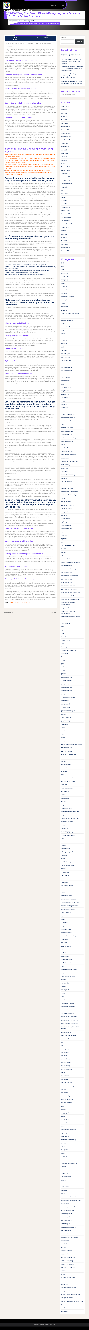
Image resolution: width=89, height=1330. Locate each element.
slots (62, 1126)
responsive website (67, 1003)
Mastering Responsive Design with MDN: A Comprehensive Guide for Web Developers (72, 68)
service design (65, 1096)
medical (63, 845)
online (63, 892)
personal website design (69, 936)
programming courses (68, 976)
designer (64, 515)
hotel (62, 731)
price (62, 966)
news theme (65, 875)
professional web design (69, 969)
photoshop (64, 939)
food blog (64, 637)
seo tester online (66, 1082)
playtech (64, 943)
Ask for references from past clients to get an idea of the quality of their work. (30, 158)
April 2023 (64, 241)
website (63, 1247)
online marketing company (69, 906)
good (63, 670)
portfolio (64, 953)
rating (63, 993)
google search (65, 694)
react (63, 996)
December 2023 (66, 214)
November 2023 (66, 217)
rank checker (65, 983)
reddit (63, 1000)
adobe (63, 283)
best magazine (66, 360)
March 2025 (64, 163)
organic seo (65, 916)
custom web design (67, 488)
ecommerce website (68, 596)
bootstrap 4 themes (67, 414)
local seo (64, 785)
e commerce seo (66, 572)
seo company (65, 1066)
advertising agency (67, 297)
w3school (64, 1190)
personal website (66, 933)
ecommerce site (66, 582)
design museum (66, 508)
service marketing (67, 1099)
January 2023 (65, 251)
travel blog (64, 1156)
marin (63, 825)
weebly (63, 1271)
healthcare (64, 724)
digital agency (65, 522)
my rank (63, 869)
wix (62, 1281)
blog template (66, 387)
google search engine (68, 697)
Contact (61, 5)
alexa (63, 303)
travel (63, 1153)
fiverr (62, 627)
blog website (65, 397)
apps (62, 330)
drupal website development (70, 562)
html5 (63, 738)
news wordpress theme (68, 879)
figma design (65, 623)
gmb (62, 664)
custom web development (69, 492)
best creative (65, 357)
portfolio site (65, 956)
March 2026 (64, 123)
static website (65, 1136)
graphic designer (66, 721)
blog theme (65, 391)
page (63, 919)
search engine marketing (69, 1017)
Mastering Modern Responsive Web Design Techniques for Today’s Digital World (70, 76)
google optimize (66, 687)
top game (64, 1150)
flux (62, 630)
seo (62, 1045)
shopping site (65, 1113)
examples (64, 620)
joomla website (66, 764)
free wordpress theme (68, 650)
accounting (64, 276)
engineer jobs (65, 608)
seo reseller (65, 1076)
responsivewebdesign (68, 1006)
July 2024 (64, 190)
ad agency (64, 280)
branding (64, 424)
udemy (63, 1166)
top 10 (63, 1146)
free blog (64, 647)
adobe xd (64, 286)
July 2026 (64, 110)
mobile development (68, 862)
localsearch (65, 791)
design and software (68, 505)
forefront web (65, 640)
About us (53, 5)
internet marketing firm (68, 754)
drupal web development (69, 559)
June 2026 (64, 113)
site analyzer (65, 1119)
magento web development (70, 818)
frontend (64, 660)
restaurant (64, 1010)
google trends (65, 707)
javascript (64, 758)
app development (67, 320)
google (63, 674)
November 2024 (66, 177)
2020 (62, 266)
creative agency (66, 481)
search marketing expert (69, 1035)
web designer (65, 1224)
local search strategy (68, 781)
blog (62, 384)
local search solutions (68, 778)
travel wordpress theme (69, 1163)
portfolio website (66, 959)
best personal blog (67, 370)
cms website (65, 458)
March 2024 (64, 204)
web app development (68, 1197)
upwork (63, 1180)
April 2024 (64, 200)
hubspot (64, 741)
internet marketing (67, 751)
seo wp (63, 1089)
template (64, 1143)
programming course (68, 973)
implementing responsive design (71, 744)
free (62, 643)
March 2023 (64, 244)
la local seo (64, 771)
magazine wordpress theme (70, 811)
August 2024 (65, 187)
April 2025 (64, 160)
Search (63, 38)
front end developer (67, 657)
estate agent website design (70, 616)
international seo (66, 748)
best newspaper (66, 367)
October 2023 (65, 221)
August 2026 (65, 106)
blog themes (65, 394)
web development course (69, 1237)
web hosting (65, 1240)
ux (61, 1183)
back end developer (67, 337)
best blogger (65, 354)
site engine (64, 1123)
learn (62, 774)
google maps (65, 684)
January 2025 (65, 170)
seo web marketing (67, 1086)
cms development (67, 451)
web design (65, 1203)
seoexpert (64, 1093)
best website (65, 377)
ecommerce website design (70, 599)
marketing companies (68, 835)
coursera (64, 478)
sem (62, 1042)
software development (68, 1129)
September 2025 (66, 143)
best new (64, 364)
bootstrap (64, 407)
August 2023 (65, 227)
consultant (64, 471)
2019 (62, 263)
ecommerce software (68, 586)
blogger (63, 401)
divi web (63, 549)
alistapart (64, 310)
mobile (63, 859)
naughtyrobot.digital (18, 10)
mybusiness (65, 872)
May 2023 (64, 237)
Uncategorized (29, 21)
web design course (67, 1214)
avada (63, 333)
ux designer (64, 1187)
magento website (67, 822)
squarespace (65, 1133)
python (63, 980)
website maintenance (68, 1267)
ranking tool (65, 990)
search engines (66, 1032)
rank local (64, 986)
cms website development (70, 461)
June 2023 (64, 234)
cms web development (68, 455)
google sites (65, 701)
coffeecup (64, 468)
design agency (66, 502)
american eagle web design (70, 313)
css (62, 485)
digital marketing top (68, 532)
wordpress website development (72, 1301)
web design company (68, 1210)
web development (67, 1234)
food (62, 633)
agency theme (66, 300)
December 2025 (66, 133)
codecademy (65, 465)
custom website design (68, 495)
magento (64, 815)
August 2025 (65, 147)
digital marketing (66, 528)
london (63, 801)
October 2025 (65, 140)
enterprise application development (68, 612)
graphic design (66, 717)
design (63, 498)
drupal (63, 555)
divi (62, 542)
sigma (63, 1116)
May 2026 (64, 116)
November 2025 (66, 136)
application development (69, 327)
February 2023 (65, 247)
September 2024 (66, 184)
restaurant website (67, 1013)
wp (62, 1304)
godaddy (64, 667)
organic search (66, 912)
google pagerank (66, 690)
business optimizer (67, 431)
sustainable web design (68, 1140)
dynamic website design (69, 569)
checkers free (65, 448)
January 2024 (65, 210)
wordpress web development (70, 1294)
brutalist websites (67, 428)
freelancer (64, 653)
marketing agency (67, 832)
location (63, 795)
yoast (63, 1308)
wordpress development (69, 1288)
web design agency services (20, 603)
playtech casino (66, 946)
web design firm (66, 1217)
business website (66, 434)
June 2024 (64, 194)
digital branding (66, 525)
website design (66, 1254)
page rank (64, 922)
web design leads (66, 1220)
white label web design (68, 1277)
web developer (66, 1230)
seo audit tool (65, 1059)
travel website (65, 1160)
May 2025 (64, 157)
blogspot (64, 404)
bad (62, 347)
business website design (69, 438)
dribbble (63, 552)
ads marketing (65, 290)
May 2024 (64, 197)
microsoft (64, 855)
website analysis (66, 1250)
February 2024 (65, 207)
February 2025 (65, 167)
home (63, 727)
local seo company (67, 788)
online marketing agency (69, 899)
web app (64, 1193)
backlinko (64, 344)
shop (62, 1106)
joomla (63, 761)
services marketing (67, 1103)
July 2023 (64, 231)
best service (65, 374)
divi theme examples (68, 545)
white (63, 1274)
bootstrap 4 (65, 411)
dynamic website (66, 565)
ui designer (64, 1173)
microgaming (65, 848)
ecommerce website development (68, 603)
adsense (64, 293)
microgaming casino (67, 852)
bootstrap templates (68, 418)
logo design (65, 798)
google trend (65, 704)
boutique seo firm (67, 421)
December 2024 (66, 173)
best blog (64, 350)
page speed (65, 926)
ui (61, 1170)
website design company (69, 1257)
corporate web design (68, 475)
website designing (67, 1261)
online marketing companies (70, 902)
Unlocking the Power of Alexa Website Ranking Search (70, 55)
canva (63, 444)
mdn (62, 838)
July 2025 (64, 150)
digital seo (64, 535)
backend (64, 340)
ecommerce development (69, 576)
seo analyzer (65, 1052)
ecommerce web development (71, 592)
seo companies (66, 1062)
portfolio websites (67, 963)
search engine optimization (70, 1023)
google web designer (68, 711)
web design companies (68, 1207)
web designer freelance (68, 1227)
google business (66, 680)
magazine (64, 805)
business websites (67, 441)
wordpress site (66, 1291)
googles (63, 714)
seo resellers (65, 1079)
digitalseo (64, 539)
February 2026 (65, 126)
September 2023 (66, 224)
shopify (63, 1109)
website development (68, 1264)
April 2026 (64, 120)
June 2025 (64, 153)
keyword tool (65, 768)
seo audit (64, 1055)
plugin (63, 949)
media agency (65, 842)
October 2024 (65, 180)
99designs (64, 273)
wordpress (64, 1284)
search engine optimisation (70, 1020)
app (62, 317)
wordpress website (67, 1298)
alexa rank (64, 307)
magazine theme (66, 808)
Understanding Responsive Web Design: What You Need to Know (71, 82)
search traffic (65, 1039)
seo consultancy (66, 1069)
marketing (64, 828)
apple (63, 323)
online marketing (66, 896)
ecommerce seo (66, 579)
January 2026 (65, 130)
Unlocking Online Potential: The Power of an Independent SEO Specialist (71, 61)
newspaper (64, 882)
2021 (62, 270)
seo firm (63, 1072)
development (65, 518)
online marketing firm (68, 909)
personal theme (66, 929)
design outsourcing (67, 512)
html (62, 734)
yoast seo (64, 1311)
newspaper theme (67, 885)
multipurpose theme (67, 865)
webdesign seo (66, 1244)
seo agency (65, 1049)
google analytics (66, 677)
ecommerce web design (69, 589)
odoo (63, 889)
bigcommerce (65, 381)
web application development (71, 1200)
